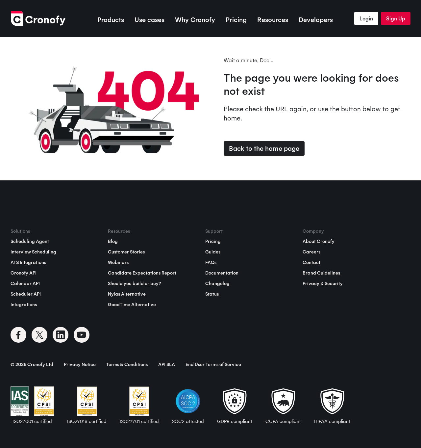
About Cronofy (318, 241)
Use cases (149, 19)
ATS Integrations (28, 262)
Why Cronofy (195, 19)
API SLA (166, 364)
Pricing (236, 19)
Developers (316, 19)
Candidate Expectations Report (142, 273)
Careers (311, 251)
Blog (113, 241)
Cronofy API (24, 273)
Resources (272, 19)
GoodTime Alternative (132, 304)
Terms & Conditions (127, 364)
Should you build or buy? (134, 283)
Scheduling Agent (30, 241)
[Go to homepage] (38, 18)
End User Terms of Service (213, 364)
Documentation (221, 273)
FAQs (210, 262)
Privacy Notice (80, 364)
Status (212, 294)
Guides (212, 251)
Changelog (217, 283)
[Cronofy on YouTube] (81, 335)
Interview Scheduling (33, 251)
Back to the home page (264, 148)
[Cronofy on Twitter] (39, 335)
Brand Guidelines (321, 273)
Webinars (118, 262)
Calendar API (25, 283)
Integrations (24, 304)
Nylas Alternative (127, 294)
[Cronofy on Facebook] (18, 335)
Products (110, 19)
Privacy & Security (323, 283)
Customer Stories (126, 251)
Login (366, 18)
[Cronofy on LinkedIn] (60, 335)
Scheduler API (26, 294)
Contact (311, 262)
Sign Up (395, 18)
